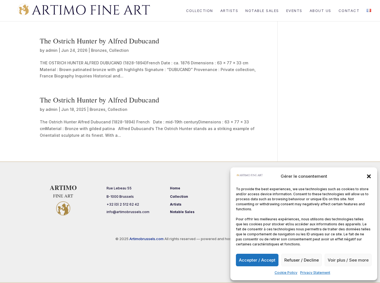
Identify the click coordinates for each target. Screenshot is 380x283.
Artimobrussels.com (146, 238)
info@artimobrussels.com (128, 212)
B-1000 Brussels (120, 196)
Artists (229, 11)
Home (175, 188)
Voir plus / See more (348, 260)
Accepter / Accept (257, 260)
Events (294, 11)
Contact (349, 11)
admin (52, 50)
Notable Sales (262, 11)
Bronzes (99, 50)
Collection (199, 11)
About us (320, 11)
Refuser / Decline (301, 260)
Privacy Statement (315, 272)
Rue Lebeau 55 (119, 188)
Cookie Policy (286, 272)
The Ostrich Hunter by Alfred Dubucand (99, 40)
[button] (369, 176)
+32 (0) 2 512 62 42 (123, 204)
